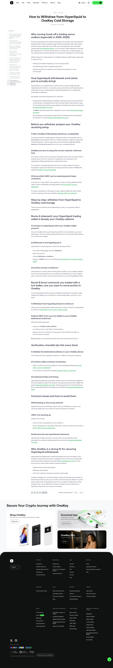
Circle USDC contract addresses (44, 428)
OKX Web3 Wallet (91, 630)
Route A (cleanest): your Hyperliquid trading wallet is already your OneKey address (15, 60)
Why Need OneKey (58, 593)
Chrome (72, 574)
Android (72, 572)
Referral (72, 593)
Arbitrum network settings (46, 170)
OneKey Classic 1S (41, 566)
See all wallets (73, 628)
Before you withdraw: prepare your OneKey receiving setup (15, 47)
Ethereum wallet (74, 615)
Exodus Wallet (90, 637)
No (76, 492)
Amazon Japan (56, 566)
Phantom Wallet (90, 616)
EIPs (87, 572)
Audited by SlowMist (58, 616)
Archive (60, 12)
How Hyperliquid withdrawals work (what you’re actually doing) (15, 42)
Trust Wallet (89, 639)
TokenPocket (89, 624)
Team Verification (40, 626)
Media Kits (39, 618)
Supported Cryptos (91, 566)
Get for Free (66, 523)
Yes (82, 492)
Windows (72, 566)
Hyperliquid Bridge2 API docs (58, 118)
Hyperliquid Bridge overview (42, 107)
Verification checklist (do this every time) (14, 73)
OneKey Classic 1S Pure (42, 569)
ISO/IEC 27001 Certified (59, 619)
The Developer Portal (41, 591)
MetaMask (89, 614)
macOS (71, 564)
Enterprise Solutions (75, 591)
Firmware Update (91, 596)
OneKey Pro (39, 564)
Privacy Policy (39, 620)
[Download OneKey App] (109, 659)
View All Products (40, 574)
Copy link (44, 492)
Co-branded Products (75, 596)
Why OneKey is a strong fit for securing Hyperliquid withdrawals (15, 82)
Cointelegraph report (47, 48)
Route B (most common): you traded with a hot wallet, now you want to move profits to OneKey (15, 67)
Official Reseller (74, 599)
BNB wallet (72, 626)
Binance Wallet (90, 627)
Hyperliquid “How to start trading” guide (53, 310)
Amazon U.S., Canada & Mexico (59, 570)
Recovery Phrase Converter (93, 569)
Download (96, 2)
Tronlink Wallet (90, 622)
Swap (87, 564)
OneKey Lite (39, 572)
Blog (54, 599)
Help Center (89, 591)
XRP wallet (72, 620)
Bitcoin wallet (73, 612)
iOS (70, 569)
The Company (39, 612)
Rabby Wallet (89, 619)
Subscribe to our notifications (45, 655)
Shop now (15, 521)
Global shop (56, 564)
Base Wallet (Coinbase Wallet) (92, 633)
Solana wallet (73, 618)
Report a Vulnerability (58, 626)
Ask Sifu (65, 541)
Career (38, 615)
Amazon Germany (57, 573)
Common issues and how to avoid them (14, 77)
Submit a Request (91, 593)
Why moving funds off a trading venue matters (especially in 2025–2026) (15, 36)
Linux (71, 577)
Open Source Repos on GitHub (59, 613)
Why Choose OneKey (58, 591)
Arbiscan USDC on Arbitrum (66, 193)
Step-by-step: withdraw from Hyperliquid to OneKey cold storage (15, 53)
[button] (23, 3)
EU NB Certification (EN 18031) (59, 622)
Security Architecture (58, 596)
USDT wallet (73, 623)
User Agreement (40, 623)
